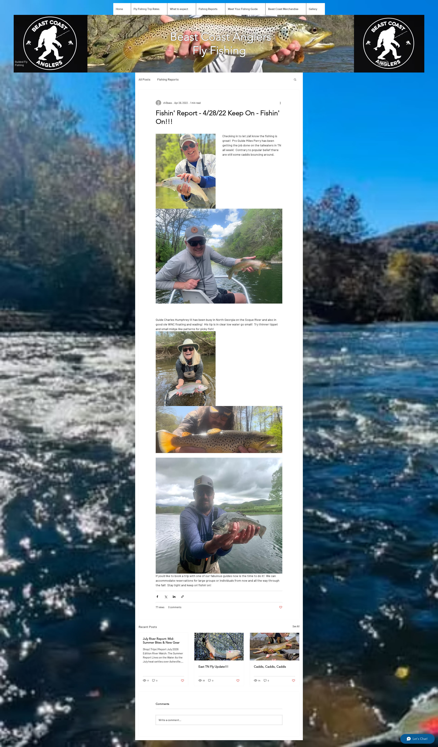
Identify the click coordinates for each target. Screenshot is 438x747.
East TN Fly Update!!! (213, 667)
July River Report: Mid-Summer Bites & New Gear (161, 640)
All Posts (144, 79)
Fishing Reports (168, 79)
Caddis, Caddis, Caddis (270, 667)
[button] (295, 79)
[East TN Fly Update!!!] (219, 646)
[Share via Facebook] (157, 596)
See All (296, 626)
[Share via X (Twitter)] (165, 596)
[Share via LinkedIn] (174, 596)
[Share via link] (182, 596)
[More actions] (280, 103)
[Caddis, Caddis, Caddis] (274, 646)
